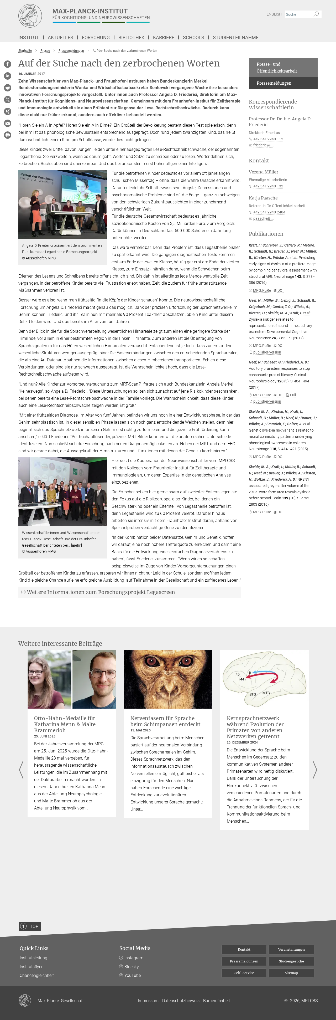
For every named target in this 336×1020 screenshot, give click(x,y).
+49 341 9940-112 (268, 139)
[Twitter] (8, 100)
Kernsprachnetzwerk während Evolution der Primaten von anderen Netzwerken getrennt (255, 727)
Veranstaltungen (291, 949)
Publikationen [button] (266, 234)
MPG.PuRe (262, 290)
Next (315, 770)
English (274, 14)
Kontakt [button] (259, 161)
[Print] (8, 135)
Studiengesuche (291, 961)
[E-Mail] (8, 123)
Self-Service (244, 973)
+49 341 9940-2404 (269, 212)
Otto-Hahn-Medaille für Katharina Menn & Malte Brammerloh (65, 724)
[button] (102, 235)
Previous (21, 770)
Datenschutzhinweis (181, 1000)
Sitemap (291, 973)
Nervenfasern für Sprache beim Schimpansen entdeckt (165, 721)
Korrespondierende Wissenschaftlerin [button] (273, 105)
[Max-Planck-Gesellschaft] (28, 1001)
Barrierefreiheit (216, 1000)
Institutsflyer (31, 966)
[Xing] (8, 111)
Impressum (148, 1000)
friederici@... (263, 145)
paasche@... (263, 218)
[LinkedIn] (8, 76)
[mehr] (76, 545)
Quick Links (34, 948)
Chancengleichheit (37, 975)
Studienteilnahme (236, 37)
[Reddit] (8, 88)
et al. (293, 257)
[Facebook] (8, 64)
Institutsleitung (33, 957)
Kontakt (244, 949)
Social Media (135, 948)
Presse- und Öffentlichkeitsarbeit (277, 68)
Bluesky (131, 966)
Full (293, 395)
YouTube (132, 975)
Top (34, 926)
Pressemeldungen (274, 83)
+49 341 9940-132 (268, 186)
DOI (280, 290)
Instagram (133, 957)
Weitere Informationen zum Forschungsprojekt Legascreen (101, 592)
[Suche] (316, 14)
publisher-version (267, 352)
